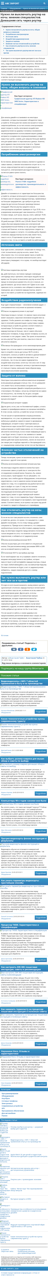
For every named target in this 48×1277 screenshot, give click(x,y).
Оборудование (6, 713)
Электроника (7, 1103)
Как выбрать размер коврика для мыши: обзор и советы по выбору (22, 759)
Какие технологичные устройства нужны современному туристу (23, 719)
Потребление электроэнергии (17, 34)
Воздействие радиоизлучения (17, 39)
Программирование (10, 1093)
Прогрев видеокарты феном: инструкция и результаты (24, 839)
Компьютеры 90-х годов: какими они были (23, 800)
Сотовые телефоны (10, 1101)
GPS (3, 1108)
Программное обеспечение (13, 1111)
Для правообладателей (27, 1253)
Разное (4, 1116)
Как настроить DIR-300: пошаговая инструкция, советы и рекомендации (21, 968)
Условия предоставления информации (16, 1273)
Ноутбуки (6, 1098)
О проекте (5, 1249)
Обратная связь (7, 1251)
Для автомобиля (8, 1113)
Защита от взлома (13, 41)
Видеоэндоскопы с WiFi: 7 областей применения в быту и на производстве (22, 682)
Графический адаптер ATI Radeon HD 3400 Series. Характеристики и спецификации (29, 101)
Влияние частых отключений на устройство (22, 44)
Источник (4, 635)
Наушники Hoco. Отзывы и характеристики (15, 1052)
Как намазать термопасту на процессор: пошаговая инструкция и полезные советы (24, 1010)
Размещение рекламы (26, 1251)
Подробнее (41, 711)
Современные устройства (12, 1106)
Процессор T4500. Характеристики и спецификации (20, 925)
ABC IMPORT (12, 3)
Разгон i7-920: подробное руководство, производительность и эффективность (31, 184)
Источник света (12, 37)
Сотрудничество (24, 1249)
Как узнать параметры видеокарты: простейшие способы (20, 881)
